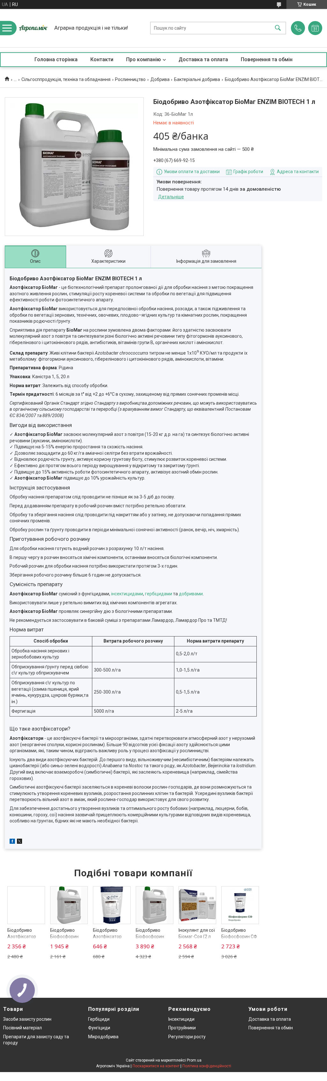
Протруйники (182, 1027)
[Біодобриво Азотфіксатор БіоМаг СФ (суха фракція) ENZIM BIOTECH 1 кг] (112, 905)
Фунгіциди (99, 1027)
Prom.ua (194, 1060)
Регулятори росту (187, 1036)
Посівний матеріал (22, 1027)
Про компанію (143, 59)
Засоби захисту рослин (27, 1019)
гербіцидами (158, 593)
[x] (19, 842)
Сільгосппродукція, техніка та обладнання (65, 79)
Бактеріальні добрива (197, 79)
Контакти (101, 59)
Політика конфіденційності (206, 1066)
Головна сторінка (56, 59)
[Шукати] (277, 28)
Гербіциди (99, 1019)
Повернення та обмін (267, 59)
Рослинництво (130, 79)
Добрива (160, 79)
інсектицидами (127, 593)
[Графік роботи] (315, 28)
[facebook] (12, 842)
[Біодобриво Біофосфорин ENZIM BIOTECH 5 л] (69, 905)
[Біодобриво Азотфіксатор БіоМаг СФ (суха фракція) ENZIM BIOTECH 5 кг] (26, 905)
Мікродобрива (103, 1036)
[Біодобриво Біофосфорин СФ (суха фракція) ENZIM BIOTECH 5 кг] (240, 905)
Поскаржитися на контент (156, 1066)
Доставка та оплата (203, 59)
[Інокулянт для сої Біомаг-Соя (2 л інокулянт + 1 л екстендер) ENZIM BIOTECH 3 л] (198, 905)
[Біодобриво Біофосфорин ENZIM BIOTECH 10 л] (155, 905)
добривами (191, 593)
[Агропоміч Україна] (33, 28)
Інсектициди (181, 1019)
